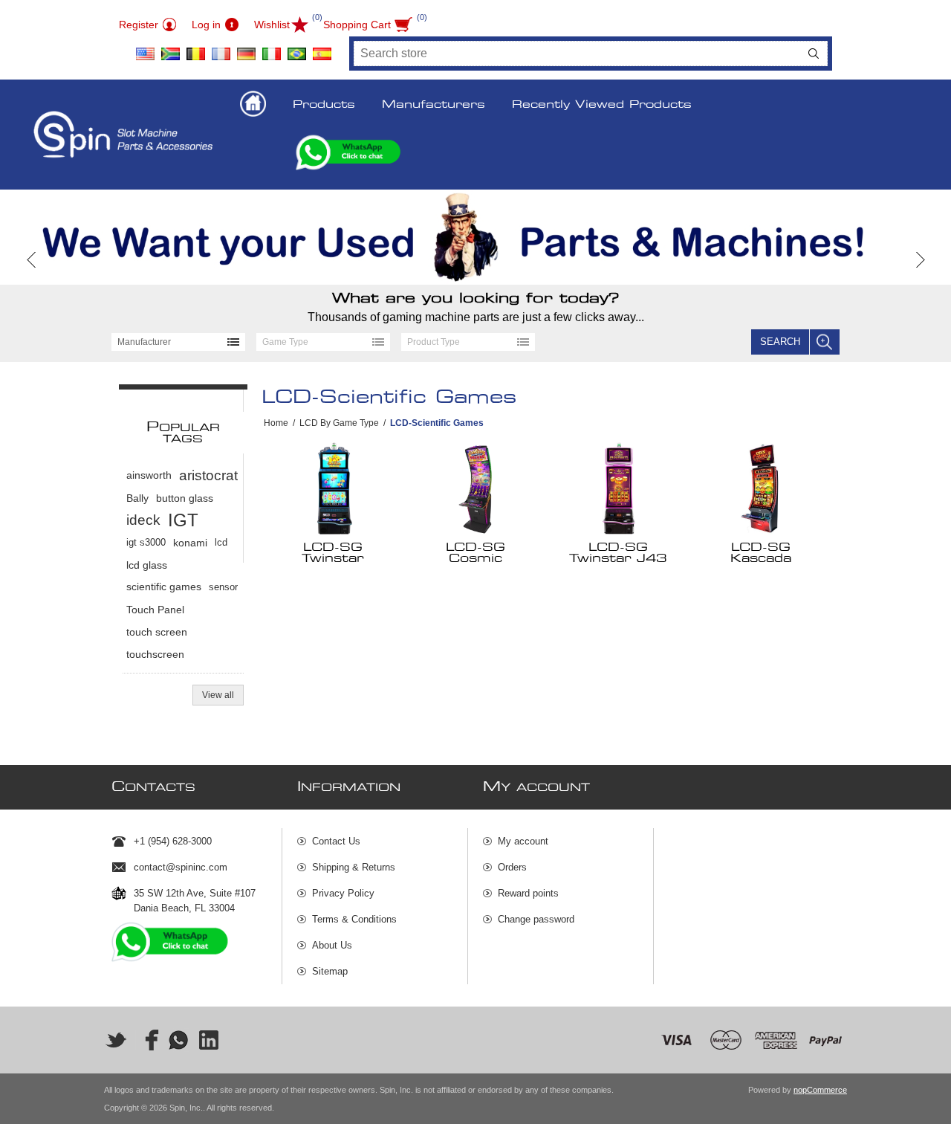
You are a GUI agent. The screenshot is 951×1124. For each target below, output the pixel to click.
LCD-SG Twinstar (333, 553)
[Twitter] (116, 1040)
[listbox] (178, 342)
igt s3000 (146, 542)
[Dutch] (195, 48)
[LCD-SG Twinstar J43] (618, 488)
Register (138, 24)
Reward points (528, 893)
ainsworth (149, 475)
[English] (145, 48)
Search (813, 53)
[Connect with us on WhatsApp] (178, 1040)
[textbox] (577, 53)
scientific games (163, 586)
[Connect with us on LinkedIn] (209, 1040)
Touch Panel (155, 610)
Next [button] (919, 260)
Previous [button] (31, 260)
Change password (536, 919)
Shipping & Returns (353, 867)
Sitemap (330, 971)
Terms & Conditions (354, 919)
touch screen (156, 632)
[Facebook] (147, 1040)
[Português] (296, 48)
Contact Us (336, 841)
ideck (143, 520)
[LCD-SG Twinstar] (333, 488)
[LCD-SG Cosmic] (476, 488)
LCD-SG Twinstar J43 (617, 553)
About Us (332, 945)
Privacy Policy (343, 893)
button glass (184, 498)
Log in (206, 24)
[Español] (322, 48)
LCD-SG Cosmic (475, 553)
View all (218, 695)
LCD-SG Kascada (760, 553)
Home (276, 423)
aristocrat (208, 475)
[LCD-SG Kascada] (761, 488)
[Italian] (271, 48)
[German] (246, 48)
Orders (512, 867)
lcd (221, 542)
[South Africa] (170, 48)
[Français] (221, 48)
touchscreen (155, 654)
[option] (475, 237)
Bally (137, 498)
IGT (183, 520)
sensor (223, 586)
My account (523, 841)
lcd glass (146, 565)
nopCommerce (820, 1089)
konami (190, 543)
